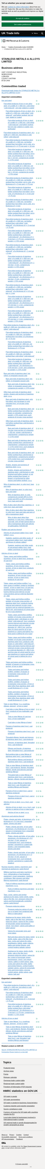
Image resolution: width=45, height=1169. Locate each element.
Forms (6, 1074)
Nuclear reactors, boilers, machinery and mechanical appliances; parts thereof (17, 868)
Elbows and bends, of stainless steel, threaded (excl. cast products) (21, 749)
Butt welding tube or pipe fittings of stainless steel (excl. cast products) (19, 755)
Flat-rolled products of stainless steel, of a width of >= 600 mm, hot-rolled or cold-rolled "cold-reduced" (19, 135)
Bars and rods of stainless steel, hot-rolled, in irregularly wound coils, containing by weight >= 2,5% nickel (21, 386)
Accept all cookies (22, 18)
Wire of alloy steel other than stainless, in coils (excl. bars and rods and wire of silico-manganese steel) (20, 512)
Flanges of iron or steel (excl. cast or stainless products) (19, 792)
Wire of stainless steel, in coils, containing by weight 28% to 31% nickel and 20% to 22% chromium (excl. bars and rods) (20, 498)
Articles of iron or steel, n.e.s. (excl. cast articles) (18, 803)
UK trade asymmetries (12, 1099)
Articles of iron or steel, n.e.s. (18, 812)
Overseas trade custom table (14, 1080)
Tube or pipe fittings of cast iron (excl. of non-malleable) (19, 718)
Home (4, 47)
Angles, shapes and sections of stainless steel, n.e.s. (17, 466)
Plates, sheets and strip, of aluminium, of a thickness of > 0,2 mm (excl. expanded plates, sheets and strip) (19, 821)
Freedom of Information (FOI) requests (18, 1087)
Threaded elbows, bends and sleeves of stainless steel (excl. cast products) (20, 738)
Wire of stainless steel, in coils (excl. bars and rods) (19, 485)
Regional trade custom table (14, 1084)
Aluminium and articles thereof (13, 816)
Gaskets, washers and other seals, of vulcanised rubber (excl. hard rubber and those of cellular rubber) (19, 540)
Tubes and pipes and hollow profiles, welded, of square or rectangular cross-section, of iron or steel (20, 664)
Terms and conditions (26, 1137)
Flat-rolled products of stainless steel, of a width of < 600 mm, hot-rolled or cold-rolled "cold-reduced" (19, 327)
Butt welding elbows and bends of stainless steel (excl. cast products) (21, 761)
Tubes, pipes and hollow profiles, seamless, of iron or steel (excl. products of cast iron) (18, 559)
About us (4, 1135)
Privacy (11, 1135)
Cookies (19, 1135)
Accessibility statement (9, 1137)
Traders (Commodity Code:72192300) (20, 47)
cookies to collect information (18, 7)
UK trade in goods (10, 1096)
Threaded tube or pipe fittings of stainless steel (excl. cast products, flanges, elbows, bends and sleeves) (21, 777)
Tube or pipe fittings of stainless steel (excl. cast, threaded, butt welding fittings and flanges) (19, 785)
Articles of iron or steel (10, 553)
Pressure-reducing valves (15, 906)
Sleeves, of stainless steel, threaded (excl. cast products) (21, 744)
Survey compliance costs (13, 1109)
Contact (26, 1135)
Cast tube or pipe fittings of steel (20, 722)
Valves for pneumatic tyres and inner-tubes (19, 932)
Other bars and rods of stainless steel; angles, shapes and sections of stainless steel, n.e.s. (19, 394)
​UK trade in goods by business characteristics (20, 1103)
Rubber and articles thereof (12, 530)
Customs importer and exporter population (19, 1106)
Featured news (9, 1068)
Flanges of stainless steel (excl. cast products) (19, 727)
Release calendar (10, 1077)
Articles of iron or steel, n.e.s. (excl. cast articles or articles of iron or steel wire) (20, 808)
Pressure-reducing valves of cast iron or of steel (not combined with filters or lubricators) (20, 911)
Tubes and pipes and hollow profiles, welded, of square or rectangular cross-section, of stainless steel (18, 673)
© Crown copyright (21, 1164)
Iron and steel (7, 100)
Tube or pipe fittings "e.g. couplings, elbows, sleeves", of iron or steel (17, 705)
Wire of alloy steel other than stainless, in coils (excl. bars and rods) (19, 506)
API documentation (8, 1139)
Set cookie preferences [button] (22, 24)
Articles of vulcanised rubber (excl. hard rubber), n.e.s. (18, 534)
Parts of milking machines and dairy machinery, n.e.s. (19, 885)
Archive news (9, 1071)
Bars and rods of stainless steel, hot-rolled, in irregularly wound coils (17, 375)
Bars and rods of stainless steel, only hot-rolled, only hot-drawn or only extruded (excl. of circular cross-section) (19, 402)
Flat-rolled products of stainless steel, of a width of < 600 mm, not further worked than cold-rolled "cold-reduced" (20, 354)
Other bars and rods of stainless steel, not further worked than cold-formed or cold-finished (20, 423)
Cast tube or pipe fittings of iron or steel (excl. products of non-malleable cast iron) (20, 711)
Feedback (19, 1139)
